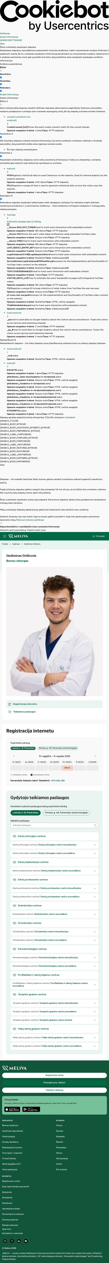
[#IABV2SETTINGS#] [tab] (11, 40)
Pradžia (5, 544)
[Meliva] (54, 1068)
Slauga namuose (10, 1225)
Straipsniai (7, 1198)
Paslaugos (7, 1120)
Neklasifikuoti (8, 340)
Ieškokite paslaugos (20, 821)
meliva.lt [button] (11, 170)
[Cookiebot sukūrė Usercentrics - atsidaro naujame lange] (54, 16)
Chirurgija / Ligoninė (12, 1153)
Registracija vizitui (11, 1181)
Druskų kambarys (10, 1142)
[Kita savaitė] (95, 756)
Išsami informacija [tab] (9, 37)
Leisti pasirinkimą (17, 530)
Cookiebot (69, 418)
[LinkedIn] (19, 1241)
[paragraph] (54, 494)
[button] (58, 120)
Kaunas (59, 1131)
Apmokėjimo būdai (11, 1209)
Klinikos (60, 1120)
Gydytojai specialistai (12, 1131)
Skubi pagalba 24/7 (11, 1164)
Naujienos (7, 1192)
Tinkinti (30, 530)
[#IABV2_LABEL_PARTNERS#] (15, 455)
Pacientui (6, 1176)
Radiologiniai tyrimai (12, 1148)
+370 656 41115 (58, 781)
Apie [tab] (2, 44)
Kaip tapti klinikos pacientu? (15, 1187)
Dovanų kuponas (10, 1220)
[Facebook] (12, 1241)
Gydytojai (16, 544)
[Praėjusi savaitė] (14, 756)
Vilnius (59, 1125)
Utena (59, 1164)
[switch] (1, 77)
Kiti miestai (61, 1170)
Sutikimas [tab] (5, 34)
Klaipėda (60, 1137)
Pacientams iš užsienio (13, 1214)
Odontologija (8, 1137)
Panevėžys (61, 1148)
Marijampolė (62, 1159)
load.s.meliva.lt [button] (14, 314)
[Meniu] (4, 536)
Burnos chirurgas (17, 561)
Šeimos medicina (10, 1125)
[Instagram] (5, 1241)
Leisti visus (40, 530)
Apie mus (6, 1229)
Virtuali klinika (9, 1159)
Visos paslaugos (9, 1170)
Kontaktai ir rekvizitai (12, 1233)
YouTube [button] (11, 216)
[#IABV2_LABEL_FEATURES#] (15, 445)
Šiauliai (59, 1142)
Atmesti (4, 530)
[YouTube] (26, 1241)
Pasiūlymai (7, 1203)
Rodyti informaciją (9, 95)
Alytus (59, 1153)
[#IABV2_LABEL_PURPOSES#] (15, 434)
